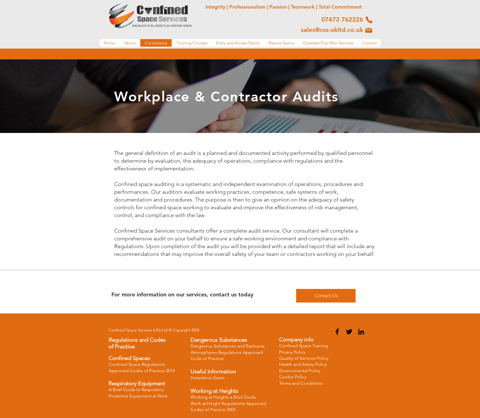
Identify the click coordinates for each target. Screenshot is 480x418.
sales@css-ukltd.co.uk (332, 30)
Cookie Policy (292, 376)
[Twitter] (349, 332)
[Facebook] (337, 332)
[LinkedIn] (361, 332)
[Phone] (368, 19)
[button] (129, 43)
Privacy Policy (292, 352)
